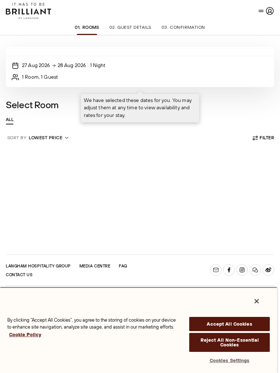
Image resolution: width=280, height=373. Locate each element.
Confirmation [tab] (183, 27)
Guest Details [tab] (130, 27)
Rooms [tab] (87, 27)
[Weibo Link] (268, 270)
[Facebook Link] (229, 270)
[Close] (257, 301)
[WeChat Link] (255, 270)
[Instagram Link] (242, 270)
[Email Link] (216, 270)
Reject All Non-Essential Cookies (230, 342)
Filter (267, 138)
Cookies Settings (230, 360)
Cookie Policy (25, 334)
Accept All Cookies (229, 324)
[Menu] (266, 10)
